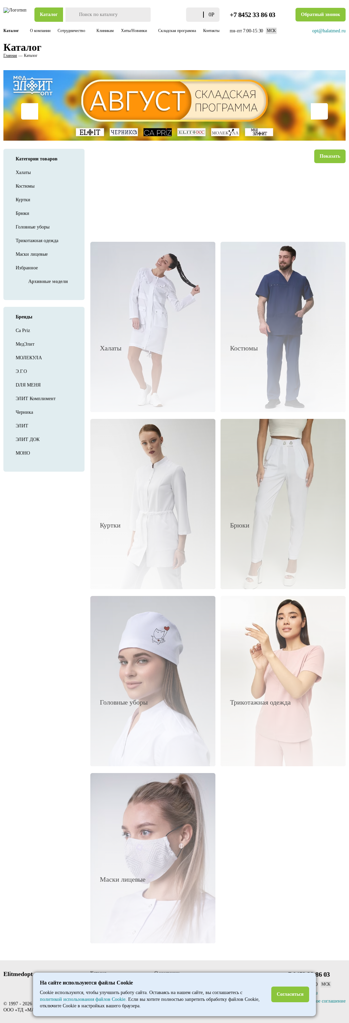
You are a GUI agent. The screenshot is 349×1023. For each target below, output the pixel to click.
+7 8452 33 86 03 (252, 14)
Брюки (22, 213)
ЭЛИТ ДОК (28, 439)
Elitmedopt (18, 974)
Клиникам (105, 30)
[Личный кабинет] (167, 14)
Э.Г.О (21, 371)
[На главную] (15, 14)
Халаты (23, 172)
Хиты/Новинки (134, 30)
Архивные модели (48, 281)
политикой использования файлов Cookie (82, 999)
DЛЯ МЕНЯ (28, 385)
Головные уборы (32, 227)
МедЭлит (25, 344)
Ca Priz (23, 330)
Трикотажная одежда (37, 240)
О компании (40, 30)
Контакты (211, 30)
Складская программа (177, 30)
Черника (24, 412)
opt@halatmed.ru (329, 30)
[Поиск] (71, 14)
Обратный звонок (320, 14)
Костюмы (25, 186)
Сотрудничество (72, 30)
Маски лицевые (32, 254)
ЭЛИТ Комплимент (36, 398)
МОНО (23, 453)
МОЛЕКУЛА (29, 357)
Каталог (49, 14)
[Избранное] (179, 15)
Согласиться (290, 994)
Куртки (23, 199)
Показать (330, 156)
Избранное (27, 267)
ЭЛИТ (22, 425)
